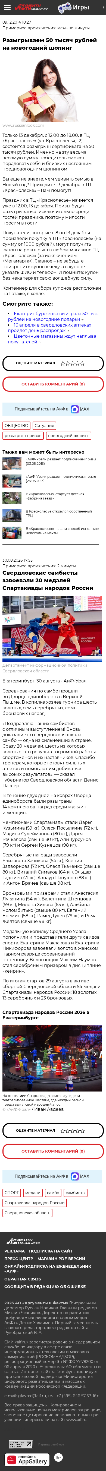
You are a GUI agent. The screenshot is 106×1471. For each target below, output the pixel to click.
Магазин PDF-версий (61, 1258)
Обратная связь (22, 1279)
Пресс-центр (18, 1258)
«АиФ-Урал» (19, 1109)
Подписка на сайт (51, 1251)
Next (95, 1054)
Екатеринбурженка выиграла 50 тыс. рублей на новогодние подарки (53, 316)
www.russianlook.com (23, 125)
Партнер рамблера (51, 1444)
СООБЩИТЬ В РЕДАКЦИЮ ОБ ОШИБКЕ (45, 1286)
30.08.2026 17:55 (17, 560)
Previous (8, 1054)
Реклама (14, 1251)
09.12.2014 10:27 (16, 22)
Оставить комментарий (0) (53, 384)
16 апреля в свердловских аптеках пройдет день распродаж (49, 327)
